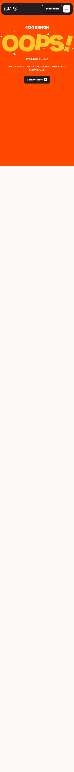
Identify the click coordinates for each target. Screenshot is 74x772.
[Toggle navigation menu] (66, 9)
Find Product (52, 9)
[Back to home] (10, 9)
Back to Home (35, 80)
